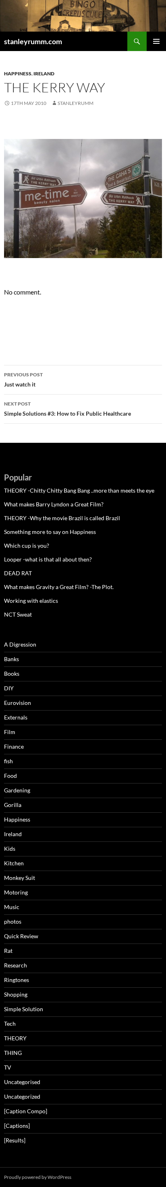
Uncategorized (22, 1096)
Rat (8, 950)
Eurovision (17, 702)
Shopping (15, 994)
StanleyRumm (75, 103)
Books (11, 673)
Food (10, 775)
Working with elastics (31, 600)
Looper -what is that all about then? (48, 559)
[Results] (14, 1140)
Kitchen (14, 863)
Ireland (43, 73)
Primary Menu (156, 41)
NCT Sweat (18, 614)
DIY (9, 688)
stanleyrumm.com (33, 41)
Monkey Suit (19, 877)
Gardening (17, 790)
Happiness (17, 73)
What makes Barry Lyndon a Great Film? (54, 504)
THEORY (15, 1038)
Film (9, 731)
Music (11, 906)
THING (13, 1052)
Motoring (16, 892)
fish (8, 761)
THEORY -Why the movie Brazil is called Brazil (62, 518)
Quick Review (21, 936)
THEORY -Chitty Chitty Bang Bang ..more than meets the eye (79, 490)
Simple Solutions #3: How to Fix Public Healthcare (67, 409)
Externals (15, 717)
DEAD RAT (18, 573)
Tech (10, 1023)
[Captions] (17, 1125)
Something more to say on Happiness (50, 531)
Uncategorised (22, 1081)
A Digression (20, 644)
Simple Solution (23, 1009)
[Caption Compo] (25, 1111)
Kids (9, 848)
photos (12, 921)
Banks (11, 658)
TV (7, 1067)
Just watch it (23, 379)
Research (15, 965)
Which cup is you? (26, 545)
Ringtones (16, 979)
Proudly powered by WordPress (37, 1177)
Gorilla (12, 804)
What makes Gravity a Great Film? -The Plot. (59, 586)
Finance (14, 746)
